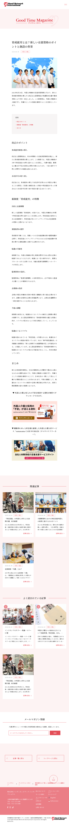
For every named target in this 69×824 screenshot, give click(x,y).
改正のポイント (21, 122)
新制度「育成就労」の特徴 (25, 125)
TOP (53, 780)
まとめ (19, 128)
